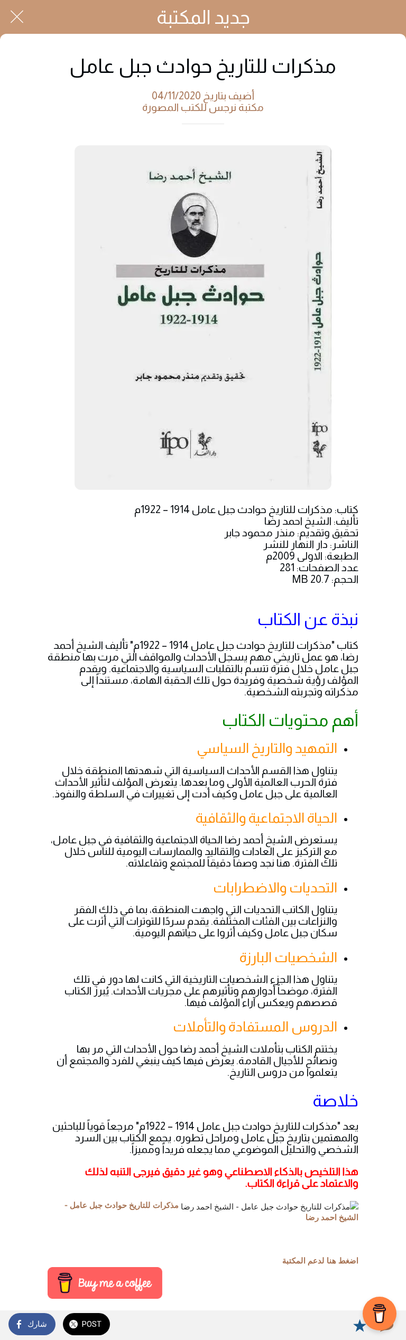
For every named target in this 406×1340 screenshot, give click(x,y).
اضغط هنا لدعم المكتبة (320, 1260)
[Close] (17, 17)
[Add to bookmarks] (359, 1325)
